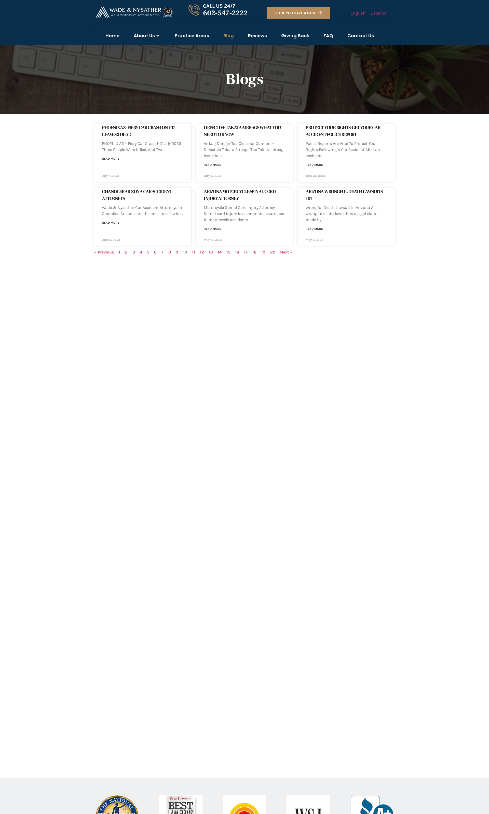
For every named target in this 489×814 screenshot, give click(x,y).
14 (220, 252)
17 (246, 252)
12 (202, 252)
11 (193, 252)
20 (272, 252)
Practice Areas (192, 35)
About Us (144, 35)
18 (254, 252)
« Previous (104, 252)
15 (228, 252)
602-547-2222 (225, 13)
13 (211, 252)
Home (112, 35)
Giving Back (295, 35)
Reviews (257, 35)
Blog (228, 35)
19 (263, 252)
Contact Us (360, 35)
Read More (110, 158)
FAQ (328, 35)
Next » (286, 252)
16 (237, 252)
